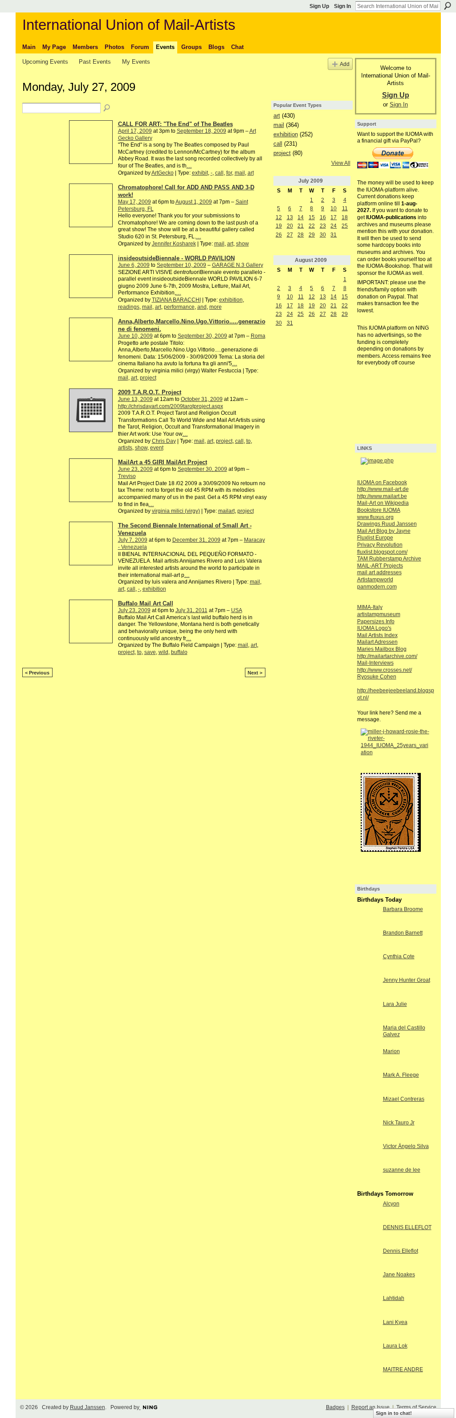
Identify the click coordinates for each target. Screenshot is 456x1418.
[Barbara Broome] (368, 917)
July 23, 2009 (134, 610)
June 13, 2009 (135, 399)
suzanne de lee (401, 1170)
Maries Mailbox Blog (382, 649)
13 (290, 217)
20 (290, 226)
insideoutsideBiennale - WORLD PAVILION (176, 258)
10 (333, 208)
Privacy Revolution (380, 545)
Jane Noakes (399, 1274)
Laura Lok (395, 1346)
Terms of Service (416, 1407)
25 (345, 226)
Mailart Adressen (377, 642)
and (202, 307)
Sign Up (319, 6)
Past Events (95, 61)
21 (300, 226)
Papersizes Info (376, 621)
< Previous (37, 672)
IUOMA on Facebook (382, 482)
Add (345, 64)
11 (345, 208)
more (215, 307)
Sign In (342, 6)
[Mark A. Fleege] (368, 1082)
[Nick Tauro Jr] (368, 1130)
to (248, 441)
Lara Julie (395, 1004)
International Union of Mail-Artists (129, 24)
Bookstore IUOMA (378, 510)
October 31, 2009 (202, 399)
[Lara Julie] (368, 1011)
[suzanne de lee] (368, 1177)
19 (279, 226)
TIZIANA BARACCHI (176, 300)
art (251, 173)
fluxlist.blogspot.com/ (382, 552)
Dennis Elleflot (400, 1251)
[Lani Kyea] (368, 1329)
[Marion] (368, 1059)
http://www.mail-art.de (383, 489)
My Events (136, 61)
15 (312, 217)
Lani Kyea (395, 1322)
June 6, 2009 (134, 265)
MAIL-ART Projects (380, 566)
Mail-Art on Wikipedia (383, 503)
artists (125, 448)
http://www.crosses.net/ (384, 670)
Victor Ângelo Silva (406, 1146)
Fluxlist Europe (375, 538)
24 (333, 226)
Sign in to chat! (394, 1413)
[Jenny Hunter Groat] (368, 987)
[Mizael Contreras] (368, 1106)
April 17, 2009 (135, 131)
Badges (335, 1407)
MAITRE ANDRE (403, 1369)
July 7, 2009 (132, 540)
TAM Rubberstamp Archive (389, 559)
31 (333, 235)
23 (323, 226)
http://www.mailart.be (382, 496)
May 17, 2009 (134, 202)
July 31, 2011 (191, 610)
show (242, 244)
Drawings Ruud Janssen (387, 524)
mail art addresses (379, 572)
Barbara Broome (403, 909)
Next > (255, 672)
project (148, 378)
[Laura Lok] (368, 1353)
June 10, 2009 (135, 336)
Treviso (127, 476)
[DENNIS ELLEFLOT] (368, 1235)
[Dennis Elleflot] (368, 1258)
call (219, 173)
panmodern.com (377, 587)
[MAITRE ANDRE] (368, 1377)
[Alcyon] (368, 1211)
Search (447, 6)
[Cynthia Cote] (368, 964)
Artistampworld (375, 579)
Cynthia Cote (399, 956)
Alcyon (391, 1204)
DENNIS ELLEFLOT (407, 1227)
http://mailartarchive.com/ (387, 656)
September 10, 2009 (181, 265)
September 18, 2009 (201, 131)
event (156, 448)
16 (323, 217)
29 (312, 235)
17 (333, 217)
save (150, 652)
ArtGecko (162, 173)
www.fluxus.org (375, 517)
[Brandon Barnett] (368, 940)
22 (312, 226)
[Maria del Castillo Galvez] (368, 1035)
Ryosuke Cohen (376, 677)
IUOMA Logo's (374, 628)
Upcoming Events (45, 61)
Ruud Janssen (87, 1407)
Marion (391, 1051)
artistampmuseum (378, 614)
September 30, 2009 (202, 336)
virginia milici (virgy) (176, 511)
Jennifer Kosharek (174, 244)
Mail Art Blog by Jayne (384, 531)
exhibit (200, 173)
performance (179, 307)
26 (279, 235)
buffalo (179, 652)
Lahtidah (393, 1298)
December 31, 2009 (196, 540)
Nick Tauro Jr (399, 1123)
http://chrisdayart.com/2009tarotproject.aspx (170, 406)
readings (128, 307)
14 (300, 217)
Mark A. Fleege (401, 1075)
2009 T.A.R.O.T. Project (149, 392)
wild (163, 652)
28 (300, 235)
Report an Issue (370, 1407)
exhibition (231, 300)
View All (340, 163)
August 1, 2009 (193, 202)
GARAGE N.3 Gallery (237, 265)
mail (240, 173)
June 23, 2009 (135, 469)
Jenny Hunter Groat (406, 980)
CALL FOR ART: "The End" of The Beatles (175, 124)
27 (290, 235)
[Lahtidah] (368, 1305)
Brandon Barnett (403, 933)
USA (236, 610)
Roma (258, 336)
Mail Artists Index (377, 635)
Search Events (107, 108)
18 (345, 217)
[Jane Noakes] (368, 1282)
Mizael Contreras (403, 1099)
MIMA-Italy (370, 607)
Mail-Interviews (375, 663)
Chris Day (164, 441)
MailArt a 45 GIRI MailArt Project (162, 462)
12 (279, 217)
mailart (226, 511)
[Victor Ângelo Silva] (368, 1154)
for (229, 173)
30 (323, 235)
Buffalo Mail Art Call (145, 603)
